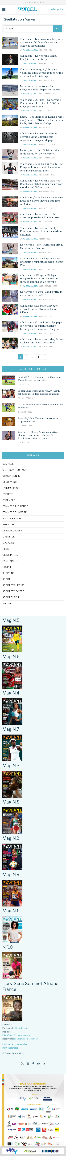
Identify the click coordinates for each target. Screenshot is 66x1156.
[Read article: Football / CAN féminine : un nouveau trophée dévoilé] (8, 421)
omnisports (10, 555)
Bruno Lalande (22, 1028)
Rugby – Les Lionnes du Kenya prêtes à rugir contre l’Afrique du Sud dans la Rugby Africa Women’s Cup (42, 120)
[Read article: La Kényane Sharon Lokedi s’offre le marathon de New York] (10, 296)
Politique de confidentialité (14, 1044)
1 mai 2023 (45, 239)
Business (8, 463)
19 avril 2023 (47, 252)
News (5, 548)
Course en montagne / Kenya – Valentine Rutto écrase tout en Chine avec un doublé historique (41, 73)
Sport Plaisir (11, 597)
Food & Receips (11, 518)
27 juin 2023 (46, 222)
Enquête (7, 494)
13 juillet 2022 (47, 333)
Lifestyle (8, 536)
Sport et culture (13, 585)
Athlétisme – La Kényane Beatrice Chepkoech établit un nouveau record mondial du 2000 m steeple (41, 184)
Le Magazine (57, 9)
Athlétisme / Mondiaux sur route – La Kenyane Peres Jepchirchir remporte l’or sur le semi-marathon (41, 167)
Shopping (8, 573)
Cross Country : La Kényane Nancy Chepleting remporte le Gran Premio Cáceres (41, 262)
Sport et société (13, 591)
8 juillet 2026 (25, 412)
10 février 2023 (48, 269)
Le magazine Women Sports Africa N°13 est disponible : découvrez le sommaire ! (39, 392)
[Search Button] (57, 28)
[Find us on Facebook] (33, 1063)
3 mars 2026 (46, 50)
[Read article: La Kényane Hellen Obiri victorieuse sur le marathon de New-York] (10, 154)
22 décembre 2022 (49, 286)
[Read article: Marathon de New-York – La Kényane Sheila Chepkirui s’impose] (10, 90)
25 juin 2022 (46, 347)
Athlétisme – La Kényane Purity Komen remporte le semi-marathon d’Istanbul (41, 231)
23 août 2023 (47, 208)
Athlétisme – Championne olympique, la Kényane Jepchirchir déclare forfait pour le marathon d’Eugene (41, 326)
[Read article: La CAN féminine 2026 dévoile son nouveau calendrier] (8, 407)
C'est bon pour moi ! (14, 470)
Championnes (11, 476)
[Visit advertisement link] (33, 1151)
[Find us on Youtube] (38, 1063)
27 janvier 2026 (48, 63)
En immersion (11, 488)
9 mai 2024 (45, 128)
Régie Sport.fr (8, 1035)
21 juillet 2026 (26, 398)
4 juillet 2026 (25, 426)
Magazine (8, 542)
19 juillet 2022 (47, 317)
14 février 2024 (48, 144)
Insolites (8, 524)
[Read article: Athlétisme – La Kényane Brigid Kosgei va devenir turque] (10, 59)
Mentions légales (10, 1048)
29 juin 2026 (24, 442)
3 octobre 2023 (48, 175)
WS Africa (8, 603)
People (7, 567)
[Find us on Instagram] (28, 1063)
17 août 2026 (25, 384)
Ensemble (8, 500)
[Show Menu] (3, 9)
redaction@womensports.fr (25, 1039)
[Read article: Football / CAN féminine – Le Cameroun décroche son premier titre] (8, 380)
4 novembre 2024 (49, 94)
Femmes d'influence (15, 506)
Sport (6, 579)
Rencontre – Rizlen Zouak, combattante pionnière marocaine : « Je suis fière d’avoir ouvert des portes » (39, 435)
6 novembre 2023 (49, 158)
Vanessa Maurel (30, 50)
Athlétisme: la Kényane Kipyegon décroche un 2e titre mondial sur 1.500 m (39, 309)
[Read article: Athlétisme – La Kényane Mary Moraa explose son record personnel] (10, 343)
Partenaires (10, 561)
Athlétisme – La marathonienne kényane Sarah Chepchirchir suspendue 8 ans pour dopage (38, 137)
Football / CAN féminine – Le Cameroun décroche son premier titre (39, 379)
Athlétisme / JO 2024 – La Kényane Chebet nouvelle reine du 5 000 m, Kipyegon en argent (40, 103)
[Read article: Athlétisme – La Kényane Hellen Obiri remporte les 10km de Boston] (10, 218)
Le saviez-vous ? (12, 530)
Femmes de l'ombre (14, 512)
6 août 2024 (46, 111)
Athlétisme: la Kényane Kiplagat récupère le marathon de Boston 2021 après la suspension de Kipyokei (41, 278)
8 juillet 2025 (47, 80)
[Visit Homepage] (27, 9)
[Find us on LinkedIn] (44, 1063)
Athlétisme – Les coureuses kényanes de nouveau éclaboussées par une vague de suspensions (41, 42)
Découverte (10, 482)
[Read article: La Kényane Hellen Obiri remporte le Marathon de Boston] (10, 248)
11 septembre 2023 (49, 191)
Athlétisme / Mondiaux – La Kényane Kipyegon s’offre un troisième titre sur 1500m (41, 201)
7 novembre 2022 (48, 299)
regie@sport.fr (23, 1035)
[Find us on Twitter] (22, 1063)
